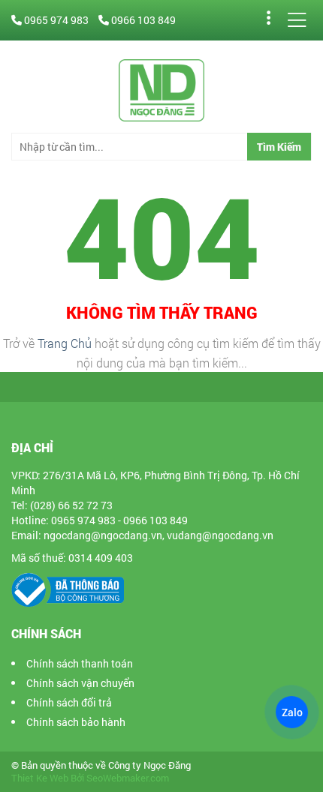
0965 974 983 (56, 20)
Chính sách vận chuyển (80, 683)
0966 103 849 (142, 20)
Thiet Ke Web (39, 778)
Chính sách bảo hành (75, 722)
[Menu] (297, 20)
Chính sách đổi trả (69, 702)
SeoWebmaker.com (127, 778)
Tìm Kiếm (279, 147)
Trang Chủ (65, 343)
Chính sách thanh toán (79, 663)
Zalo (291, 712)
